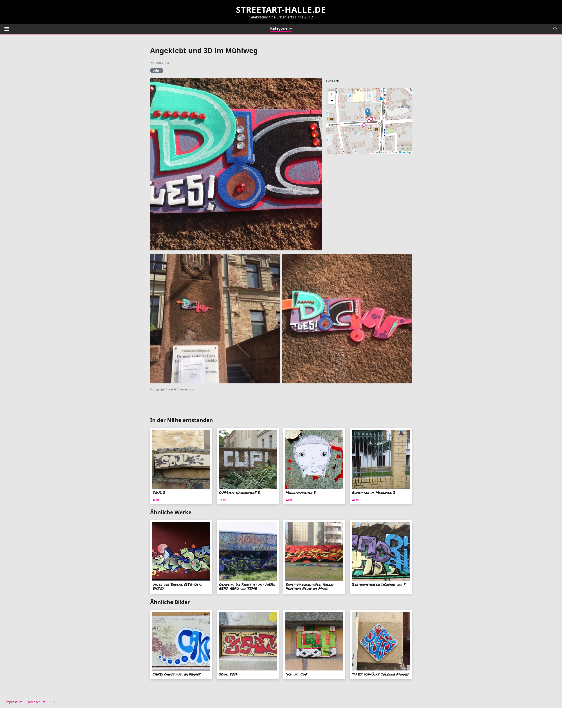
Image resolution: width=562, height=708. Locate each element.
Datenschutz (36, 702)
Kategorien (280, 28)
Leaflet (382, 152)
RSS (52, 702)
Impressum (13, 702)
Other (157, 70)
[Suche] (555, 28)
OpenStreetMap (401, 152)
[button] (367, 112)
